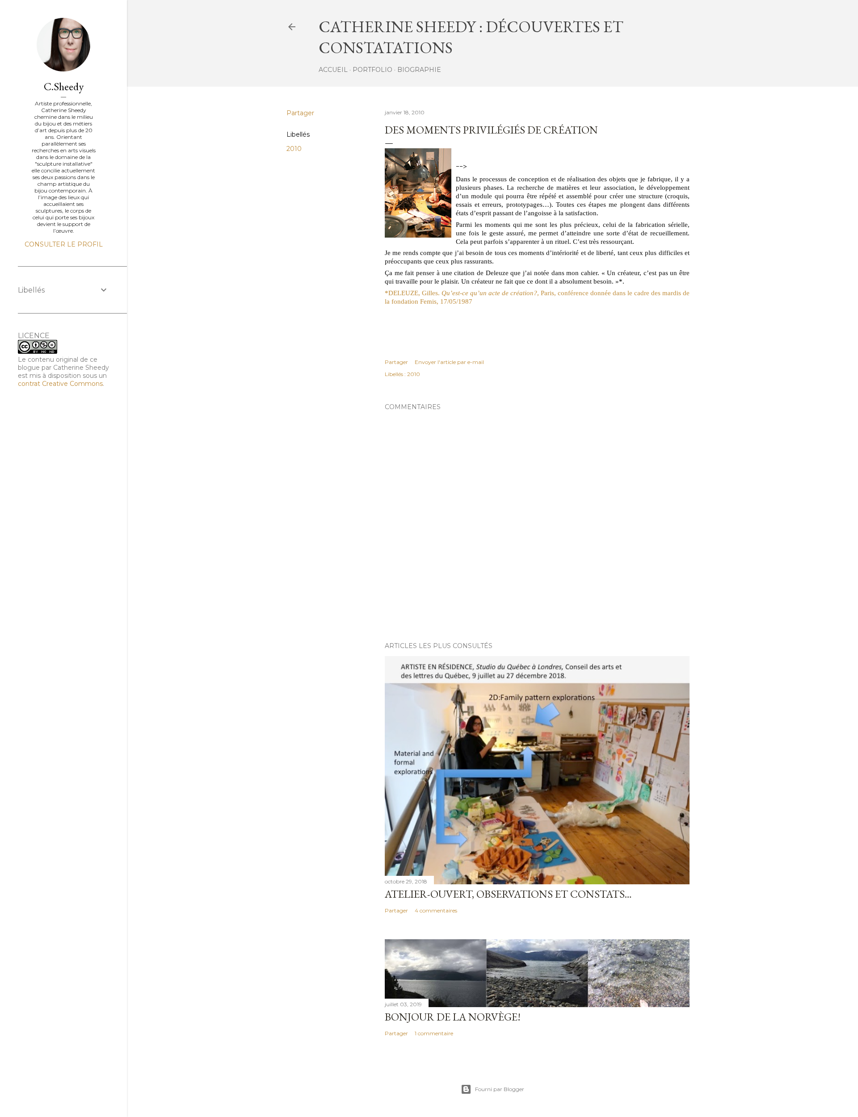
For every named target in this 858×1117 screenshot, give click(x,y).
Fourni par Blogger (499, 1089)
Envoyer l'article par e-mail (449, 362)
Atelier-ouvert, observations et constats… (508, 894)
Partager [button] (300, 113)
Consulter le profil (64, 244)
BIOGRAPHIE (419, 70)
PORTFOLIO (372, 70)
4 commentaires (436, 910)
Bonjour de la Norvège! (453, 1017)
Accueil (333, 70)
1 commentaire (434, 1033)
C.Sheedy (64, 86)
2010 (294, 149)
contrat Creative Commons (60, 384)
